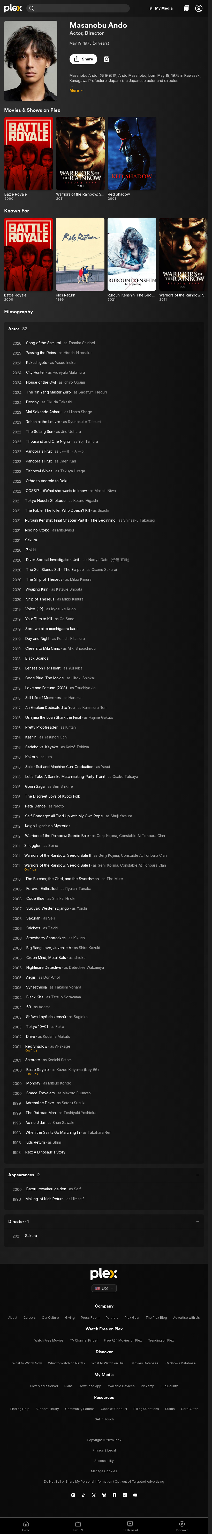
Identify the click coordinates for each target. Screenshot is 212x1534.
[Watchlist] (186, 8)
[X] (94, 1495)
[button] (199, 8)
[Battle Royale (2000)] (28, 159)
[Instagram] (106, 59)
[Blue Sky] (104, 1495)
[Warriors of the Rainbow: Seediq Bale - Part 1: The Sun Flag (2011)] (80, 159)
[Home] (13, 8)
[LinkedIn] (125, 1495)
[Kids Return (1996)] (80, 260)
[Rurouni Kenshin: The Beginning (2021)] (132, 260)
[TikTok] (83, 1495)
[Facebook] (114, 1495)
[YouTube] (135, 1495)
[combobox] (83, 8)
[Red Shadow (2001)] (132, 159)
